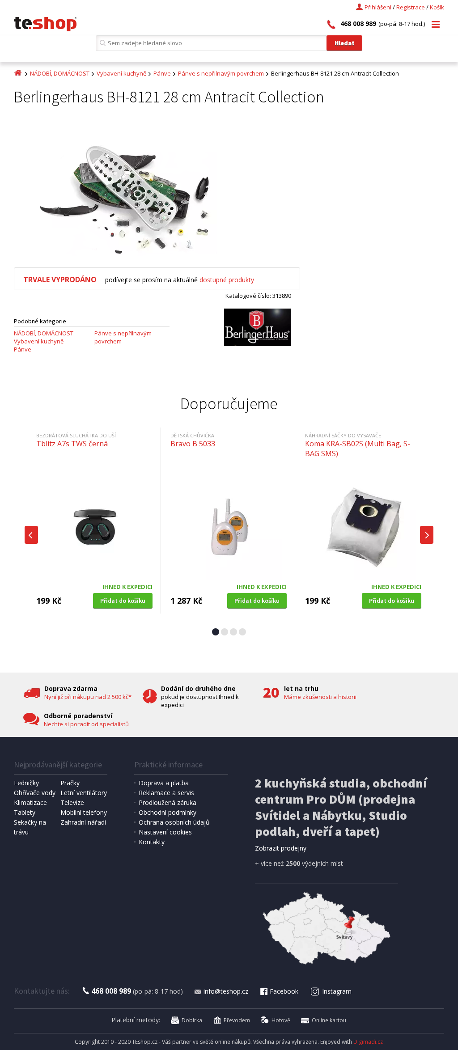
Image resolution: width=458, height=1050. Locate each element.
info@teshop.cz (226, 991)
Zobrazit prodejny (280, 848)
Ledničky (26, 783)
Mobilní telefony (83, 812)
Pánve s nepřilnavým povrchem (221, 73)
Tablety (24, 812)
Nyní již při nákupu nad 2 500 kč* (87, 697)
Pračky (70, 783)
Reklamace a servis (166, 792)
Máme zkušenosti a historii (320, 697)
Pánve (162, 73)
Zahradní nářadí (83, 822)
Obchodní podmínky (167, 812)
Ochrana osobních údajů (174, 822)
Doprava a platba (164, 783)
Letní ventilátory (83, 792)
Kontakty (152, 842)
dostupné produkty (226, 279)
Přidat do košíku (122, 601)
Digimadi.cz (368, 1042)
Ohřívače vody (34, 792)
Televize (72, 802)
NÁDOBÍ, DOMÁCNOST (59, 73)
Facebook (284, 991)
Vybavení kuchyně (121, 73)
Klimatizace (30, 802)
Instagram (337, 991)
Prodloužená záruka (167, 802)
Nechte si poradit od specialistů (86, 724)
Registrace (410, 7)
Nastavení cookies (165, 832)
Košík (437, 7)
